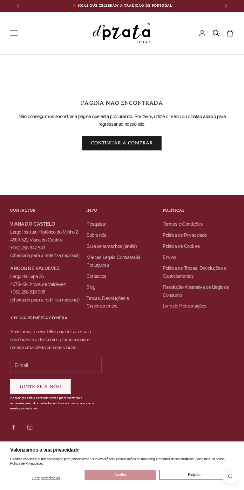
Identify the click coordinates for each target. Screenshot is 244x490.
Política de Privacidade (185, 235)
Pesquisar (96, 224)
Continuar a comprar (122, 143)
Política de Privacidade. (26, 463)
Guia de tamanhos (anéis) (111, 246)
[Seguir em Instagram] (30, 427)
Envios (169, 257)
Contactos (96, 276)
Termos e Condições (183, 224)
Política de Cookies (181, 246)
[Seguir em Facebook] (13, 427)
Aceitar (120, 475)
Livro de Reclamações (185, 305)
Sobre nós (96, 235)
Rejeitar (195, 475)
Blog (90, 287)
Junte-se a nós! (40, 386)
